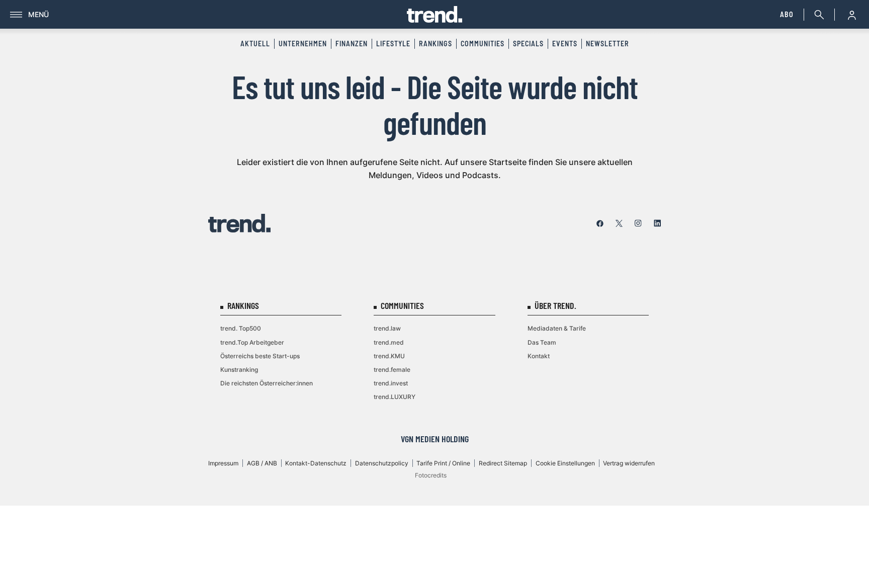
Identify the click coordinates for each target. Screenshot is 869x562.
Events (564, 43)
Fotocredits (431, 475)
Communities (482, 43)
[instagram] (638, 223)
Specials (528, 43)
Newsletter (607, 43)
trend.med (389, 342)
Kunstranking (239, 369)
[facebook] (599, 223)
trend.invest (391, 383)
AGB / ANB (262, 463)
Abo (787, 14)
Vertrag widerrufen (629, 463)
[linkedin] (657, 223)
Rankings (435, 43)
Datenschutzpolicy (381, 463)
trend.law (387, 328)
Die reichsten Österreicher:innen (266, 383)
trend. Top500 (240, 328)
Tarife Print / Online (443, 463)
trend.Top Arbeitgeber (252, 342)
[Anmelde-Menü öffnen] (852, 15)
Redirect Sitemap (503, 463)
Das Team (542, 342)
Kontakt (539, 356)
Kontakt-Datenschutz (315, 463)
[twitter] (619, 223)
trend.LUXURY (394, 396)
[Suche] (817, 15)
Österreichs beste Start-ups (260, 356)
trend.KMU (389, 356)
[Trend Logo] (239, 223)
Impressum (223, 463)
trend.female (392, 369)
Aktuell (255, 43)
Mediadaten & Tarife (557, 328)
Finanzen (351, 43)
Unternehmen (303, 43)
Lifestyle (393, 43)
